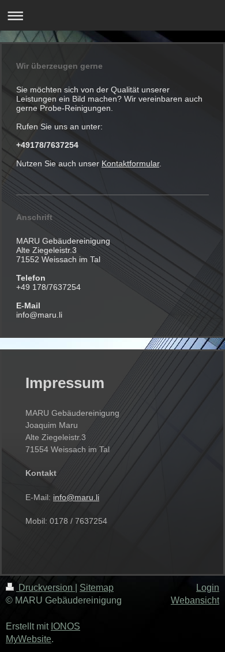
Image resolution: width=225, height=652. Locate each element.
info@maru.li (76, 497)
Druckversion (45, 588)
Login (207, 588)
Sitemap (97, 588)
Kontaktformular (130, 163)
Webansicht (195, 600)
